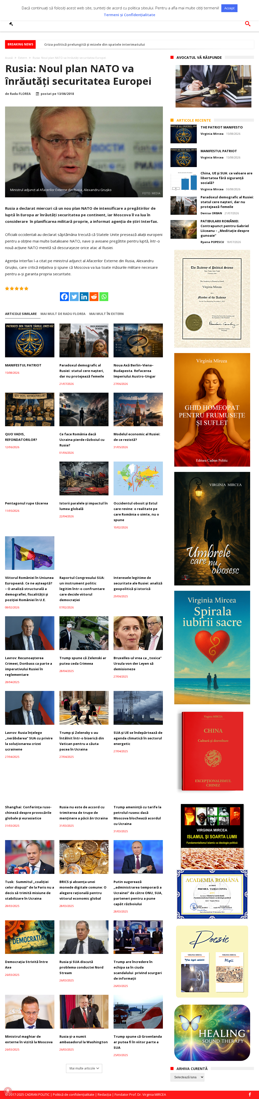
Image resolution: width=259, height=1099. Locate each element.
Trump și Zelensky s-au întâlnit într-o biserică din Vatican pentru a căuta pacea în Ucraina (81, 741)
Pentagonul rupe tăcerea (26, 503)
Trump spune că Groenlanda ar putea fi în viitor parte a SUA (138, 1042)
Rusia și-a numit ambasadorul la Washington (83, 1039)
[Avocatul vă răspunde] (12, 23)
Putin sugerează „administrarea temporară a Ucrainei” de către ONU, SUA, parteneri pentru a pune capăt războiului (138, 892)
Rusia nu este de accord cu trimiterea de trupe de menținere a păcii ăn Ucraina (83, 812)
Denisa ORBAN (211, 213)
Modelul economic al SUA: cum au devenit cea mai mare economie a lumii (105, 44)
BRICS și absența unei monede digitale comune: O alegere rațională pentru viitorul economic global (82, 890)
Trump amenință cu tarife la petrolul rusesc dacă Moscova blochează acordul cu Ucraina (137, 815)
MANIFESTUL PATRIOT (23, 365)
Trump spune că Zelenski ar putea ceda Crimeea (82, 661)
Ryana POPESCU (212, 242)
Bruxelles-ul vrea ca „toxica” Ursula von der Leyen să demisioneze (138, 663)
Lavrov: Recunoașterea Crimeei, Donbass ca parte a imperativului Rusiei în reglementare (28, 666)
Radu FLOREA (20, 94)
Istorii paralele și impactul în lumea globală (83, 506)
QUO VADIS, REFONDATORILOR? (21, 437)
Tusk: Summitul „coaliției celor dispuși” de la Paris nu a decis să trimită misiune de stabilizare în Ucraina (29, 890)
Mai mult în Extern (106, 314)
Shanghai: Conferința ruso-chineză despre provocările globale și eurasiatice (28, 812)
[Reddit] (94, 296)
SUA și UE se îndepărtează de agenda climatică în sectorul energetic (138, 738)
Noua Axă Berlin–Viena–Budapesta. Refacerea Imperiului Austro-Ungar (135, 371)
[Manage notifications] (8, 1091)
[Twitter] (74, 296)
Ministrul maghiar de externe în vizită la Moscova (29, 1039)
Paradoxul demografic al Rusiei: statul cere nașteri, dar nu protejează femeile (81, 371)
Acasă (9, 58)
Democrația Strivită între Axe (26, 964)
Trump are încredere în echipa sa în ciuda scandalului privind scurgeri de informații (138, 970)
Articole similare (21, 314)
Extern (22, 58)
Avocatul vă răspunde (199, 57)
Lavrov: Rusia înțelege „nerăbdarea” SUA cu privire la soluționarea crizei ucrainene (29, 741)
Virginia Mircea (212, 134)
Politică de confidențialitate (73, 1094)
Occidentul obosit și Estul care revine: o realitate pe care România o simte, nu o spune (136, 511)
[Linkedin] (84, 296)
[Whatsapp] (103, 296)
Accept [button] (229, 8)
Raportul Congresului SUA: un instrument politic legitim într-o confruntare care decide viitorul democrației (82, 588)
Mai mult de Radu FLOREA (62, 314)
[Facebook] (64, 296)
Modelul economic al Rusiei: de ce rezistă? (137, 437)
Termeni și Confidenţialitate (129, 14)
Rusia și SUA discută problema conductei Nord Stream (81, 967)
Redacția (104, 1094)
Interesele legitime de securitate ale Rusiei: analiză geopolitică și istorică (138, 583)
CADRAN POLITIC (37, 1094)
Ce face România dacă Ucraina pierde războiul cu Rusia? (81, 439)
